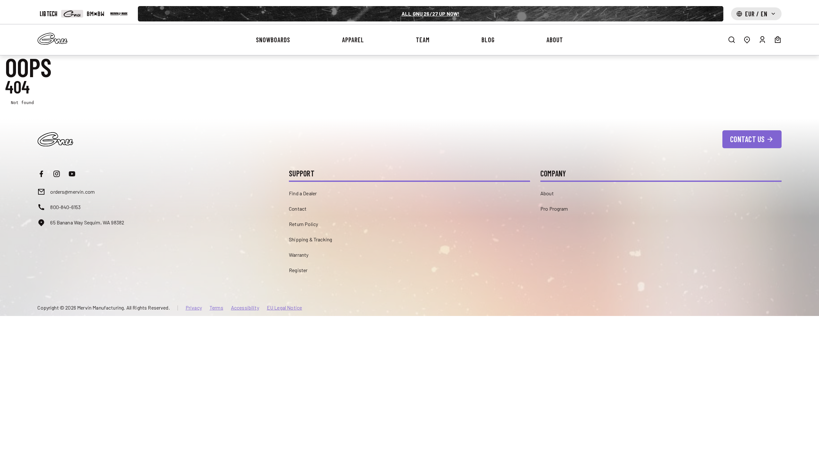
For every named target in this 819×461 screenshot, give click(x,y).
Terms (216, 308)
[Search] (732, 40)
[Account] (762, 40)
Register (298, 270)
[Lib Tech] (48, 14)
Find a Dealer (303, 193)
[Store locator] (747, 40)
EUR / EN (756, 14)
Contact (297, 209)
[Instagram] (56, 174)
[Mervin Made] (119, 14)
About (547, 193)
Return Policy (303, 224)
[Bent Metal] (95, 14)
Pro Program (554, 209)
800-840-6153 (65, 207)
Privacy (194, 308)
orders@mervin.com (72, 192)
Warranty (298, 255)
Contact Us (747, 139)
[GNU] (72, 14)
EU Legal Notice (284, 308)
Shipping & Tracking (310, 239)
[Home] (52, 38)
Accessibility (245, 308)
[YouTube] (72, 174)
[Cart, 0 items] (778, 40)
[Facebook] (41, 174)
